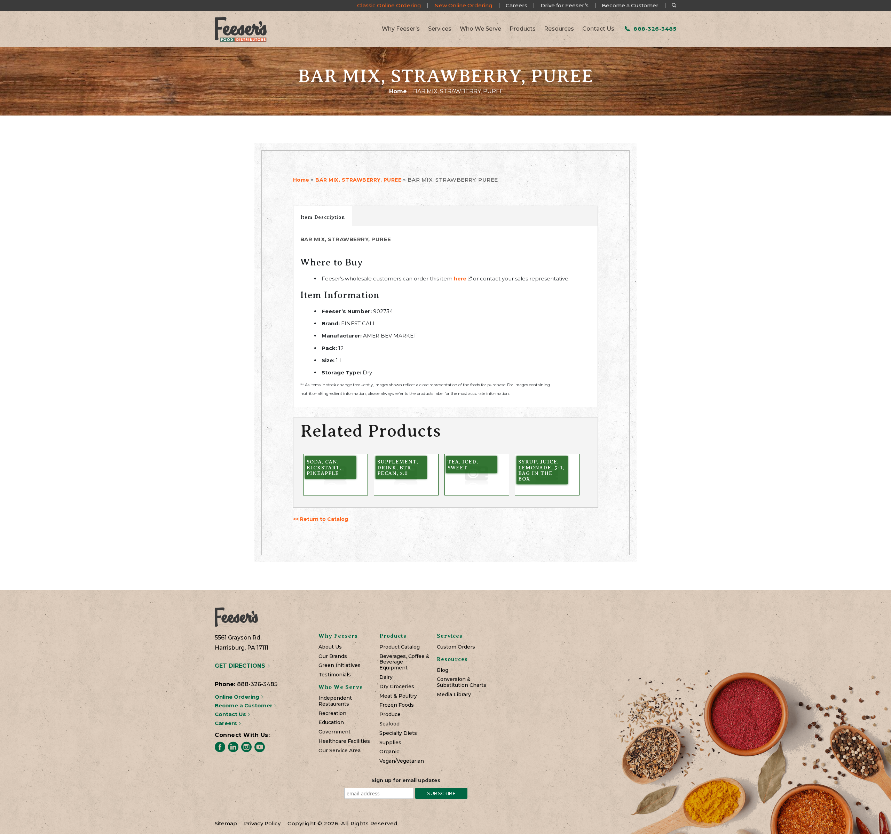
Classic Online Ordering (389, 5)
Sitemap (226, 823)
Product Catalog (399, 647)
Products (523, 29)
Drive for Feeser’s (565, 5)
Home (398, 91)
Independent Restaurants (335, 701)
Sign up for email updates (405, 780)
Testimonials (334, 675)
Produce (390, 714)
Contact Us (598, 29)
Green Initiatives (339, 665)
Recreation (332, 713)
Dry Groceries (396, 687)
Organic (389, 752)
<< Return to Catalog (320, 519)
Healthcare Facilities (344, 741)
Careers (516, 5)
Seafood (389, 724)
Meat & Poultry (398, 696)
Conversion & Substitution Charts (461, 682)
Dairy (386, 677)
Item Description (322, 217)
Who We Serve (480, 29)
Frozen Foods (396, 705)
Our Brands (332, 656)
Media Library (454, 695)
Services (439, 29)
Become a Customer (630, 5)
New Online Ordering (463, 5)
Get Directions (241, 665)
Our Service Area (339, 751)
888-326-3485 (654, 28)
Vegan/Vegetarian (401, 761)
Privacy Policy (262, 823)
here (460, 279)
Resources (559, 29)
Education (331, 722)
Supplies (390, 743)
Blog (442, 670)
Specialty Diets (398, 733)
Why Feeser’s (401, 29)
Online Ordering (238, 696)
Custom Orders (456, 647)
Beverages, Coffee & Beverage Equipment (404, 662)
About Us (330, 647)
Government (334, 732)
